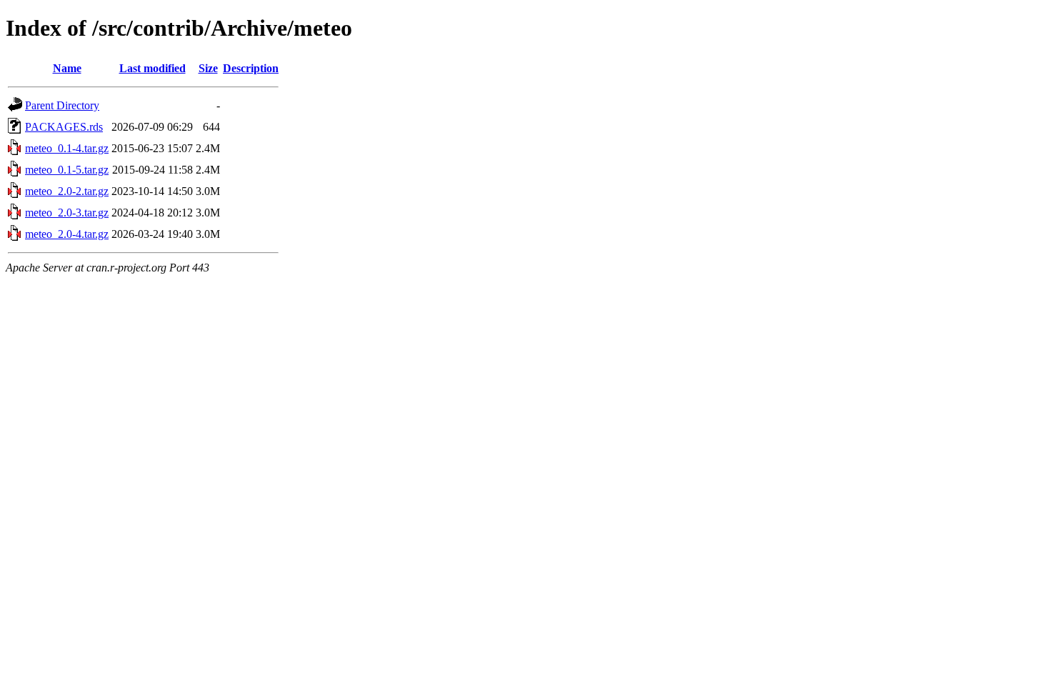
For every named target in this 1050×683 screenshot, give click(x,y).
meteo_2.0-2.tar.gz (67, 191)
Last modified (152, 68)
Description (251, 68)
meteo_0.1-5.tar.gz (67, 170)
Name (67, 68)
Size (208, 68)
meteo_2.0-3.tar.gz (67, 212)
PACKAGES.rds (64, 127)
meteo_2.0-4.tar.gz (67, 234)
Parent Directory (62, 105)
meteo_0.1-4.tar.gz (67, 148)
